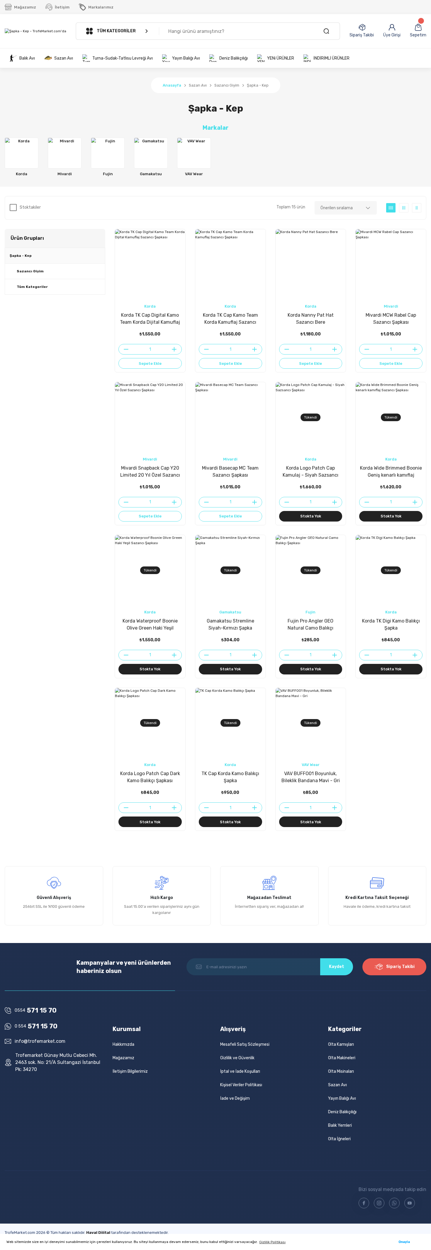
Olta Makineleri (341, 1057)
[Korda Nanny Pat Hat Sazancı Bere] (311, 264)
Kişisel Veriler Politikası (241, 1084)
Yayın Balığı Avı (342, 1098)
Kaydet (336, 966)
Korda (150, 306)
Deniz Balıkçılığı (342, 1111)
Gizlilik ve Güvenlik (237, 1057)
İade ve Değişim (235, 1098)
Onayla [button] (404, 1242)
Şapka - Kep (258, 85)
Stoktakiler (30, 207)
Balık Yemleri (340, 1125)
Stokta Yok (310, 516)
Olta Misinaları (341, 1071)
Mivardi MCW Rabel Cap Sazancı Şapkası (391, 318)
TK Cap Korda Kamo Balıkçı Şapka (230, 777)
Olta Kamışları (341, 1044)
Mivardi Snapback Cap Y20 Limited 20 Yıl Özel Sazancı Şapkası (150, 472)
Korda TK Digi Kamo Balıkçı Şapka (391, 624)
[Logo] (35, 31)
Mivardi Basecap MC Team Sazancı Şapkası (230, 471)
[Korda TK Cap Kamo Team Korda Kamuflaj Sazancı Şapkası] (230, 264)
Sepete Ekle (150, 363)
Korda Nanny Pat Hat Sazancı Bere (311, 318)
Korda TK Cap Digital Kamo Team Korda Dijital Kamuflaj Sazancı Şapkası (150, 319)
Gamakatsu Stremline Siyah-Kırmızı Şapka (230, 624)
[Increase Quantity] (176, 349)
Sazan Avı (337, 1084)
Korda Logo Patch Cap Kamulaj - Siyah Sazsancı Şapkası (310, 472)
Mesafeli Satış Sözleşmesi (244, 1044)
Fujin (310, 612)
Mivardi (391, 306)
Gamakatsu (230, 612)
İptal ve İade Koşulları (240, 1071)
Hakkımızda (123, 1044)
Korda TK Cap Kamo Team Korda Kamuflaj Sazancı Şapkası (230, 319)
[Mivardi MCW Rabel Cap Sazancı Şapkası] (391, 264)
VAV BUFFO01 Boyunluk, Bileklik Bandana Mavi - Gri (310, 777)
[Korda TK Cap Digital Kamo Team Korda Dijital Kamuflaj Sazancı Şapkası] (150, 264)
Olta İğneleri (339, 1138)
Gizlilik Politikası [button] (272, 1242)
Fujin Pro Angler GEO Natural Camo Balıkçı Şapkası (310, 625)
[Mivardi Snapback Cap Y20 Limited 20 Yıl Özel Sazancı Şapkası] (150, 417)
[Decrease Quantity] (123, 349)
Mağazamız (123, 1057)
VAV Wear (311, 765)
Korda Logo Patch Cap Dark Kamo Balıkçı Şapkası (150, 777)
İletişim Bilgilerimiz (130, 1071)
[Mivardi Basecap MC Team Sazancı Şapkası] (230, 417)
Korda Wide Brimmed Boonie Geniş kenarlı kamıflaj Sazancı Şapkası (391, 472)
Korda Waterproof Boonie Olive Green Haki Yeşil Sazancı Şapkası (150, 625)
